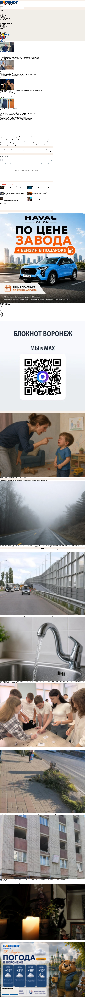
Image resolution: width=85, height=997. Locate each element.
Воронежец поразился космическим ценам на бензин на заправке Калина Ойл (15, 56)
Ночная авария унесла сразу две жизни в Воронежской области (12, 480)
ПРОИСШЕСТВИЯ (3, 26)
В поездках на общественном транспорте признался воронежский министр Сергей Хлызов (51, 747)
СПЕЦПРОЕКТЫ (3, 27)
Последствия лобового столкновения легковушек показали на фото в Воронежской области (50, 879)
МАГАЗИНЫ (6, 40)
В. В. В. (1, 115)
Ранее (11, 163)
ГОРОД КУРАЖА (3, 15)
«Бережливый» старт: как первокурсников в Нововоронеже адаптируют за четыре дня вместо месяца (18, 747)
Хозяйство (2, 77)
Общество (2, 134)
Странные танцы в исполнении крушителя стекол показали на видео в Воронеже (41, 814)
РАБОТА (7, 34)
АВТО (1, 11)
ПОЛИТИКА (2, 25)
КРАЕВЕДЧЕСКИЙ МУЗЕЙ (5, 18)
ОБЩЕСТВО (2, 24)
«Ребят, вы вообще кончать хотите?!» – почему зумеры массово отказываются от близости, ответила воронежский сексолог (25, 93)
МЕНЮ (1, 10)
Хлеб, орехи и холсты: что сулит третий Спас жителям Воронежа (47, 546)
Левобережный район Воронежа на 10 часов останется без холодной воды (14, 681)
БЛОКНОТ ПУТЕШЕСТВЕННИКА (6, 13)
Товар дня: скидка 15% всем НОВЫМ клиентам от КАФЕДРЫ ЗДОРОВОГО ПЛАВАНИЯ (18, 113)
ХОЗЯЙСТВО (2, 31)
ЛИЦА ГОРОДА (3, 19)
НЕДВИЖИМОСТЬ (4, 22)
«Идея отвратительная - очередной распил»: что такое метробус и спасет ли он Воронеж (18, 74)
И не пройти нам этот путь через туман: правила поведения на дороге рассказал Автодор (16, 545)
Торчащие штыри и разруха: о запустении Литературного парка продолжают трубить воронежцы (19, 57)
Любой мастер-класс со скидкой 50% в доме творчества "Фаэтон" (13, 112)
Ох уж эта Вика (3, 59)
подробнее (10, 304)
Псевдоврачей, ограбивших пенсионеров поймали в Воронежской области (36, 480)
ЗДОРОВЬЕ (2, 16)
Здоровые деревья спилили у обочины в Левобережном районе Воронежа (14, 814)
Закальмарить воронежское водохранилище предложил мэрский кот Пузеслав (41, 681)
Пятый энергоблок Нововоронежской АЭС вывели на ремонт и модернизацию (71, 814)
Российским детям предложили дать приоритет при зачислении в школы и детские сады (21, 883)
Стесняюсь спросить (4, 78)
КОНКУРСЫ (2, 17)
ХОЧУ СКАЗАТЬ (3, 32)
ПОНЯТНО (10, 994)
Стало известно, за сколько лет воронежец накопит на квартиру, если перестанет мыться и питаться (37, 549)
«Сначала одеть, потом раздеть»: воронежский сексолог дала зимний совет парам (17, 96)
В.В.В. (1, 14)
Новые (1, 163)
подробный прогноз (4, 304)
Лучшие (6, 163)
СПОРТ (1, 28)
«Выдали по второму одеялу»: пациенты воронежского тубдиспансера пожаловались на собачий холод (21, 58)
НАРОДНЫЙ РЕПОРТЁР (5, 20)
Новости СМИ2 (3, 203)
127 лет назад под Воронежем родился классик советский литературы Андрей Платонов (42, 616)
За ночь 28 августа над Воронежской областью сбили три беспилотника (68, 545)
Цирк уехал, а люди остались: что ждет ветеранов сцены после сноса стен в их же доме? (16, 879)
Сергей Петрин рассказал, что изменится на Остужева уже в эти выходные (14, 616)
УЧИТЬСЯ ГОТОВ (6, 35)
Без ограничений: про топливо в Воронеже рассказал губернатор (43, 545)
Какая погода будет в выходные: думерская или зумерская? (12, 76)
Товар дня (2, 97)
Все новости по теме (4, 55)
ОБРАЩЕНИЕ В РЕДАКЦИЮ (6, 23)
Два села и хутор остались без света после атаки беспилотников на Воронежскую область (16, 941)
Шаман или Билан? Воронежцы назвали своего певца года (12, 75)
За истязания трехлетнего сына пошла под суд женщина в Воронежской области (13, 477)
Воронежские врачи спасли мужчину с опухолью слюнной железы (24, 546)
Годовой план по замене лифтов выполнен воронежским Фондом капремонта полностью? (69, 549)
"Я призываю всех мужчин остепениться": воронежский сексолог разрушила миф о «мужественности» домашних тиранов (24, 94)
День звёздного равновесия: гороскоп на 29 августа (10, 549)
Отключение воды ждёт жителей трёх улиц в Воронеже (65, 681)
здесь (26, 150)
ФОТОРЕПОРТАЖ (3, 29)
